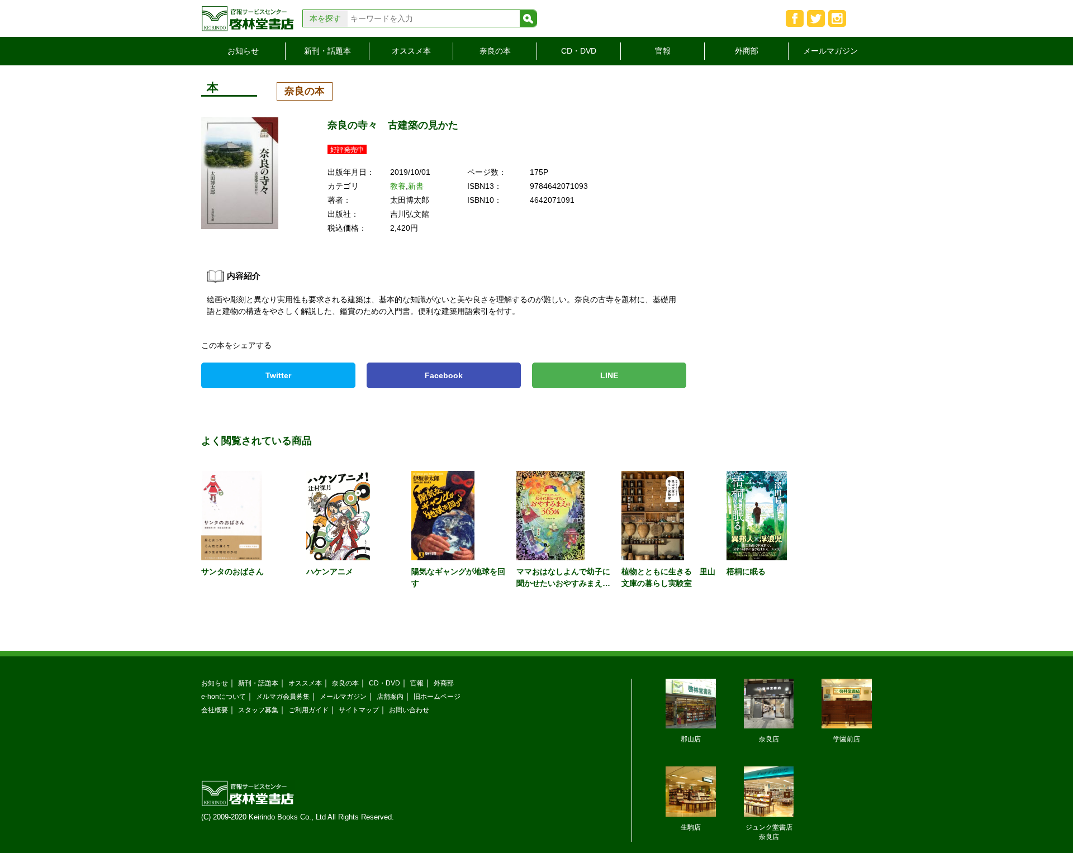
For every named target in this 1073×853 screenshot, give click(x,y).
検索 (528, 18)
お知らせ (243, 50)
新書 (416, 186)
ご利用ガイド (308, 709)
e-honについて (223, 696)
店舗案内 (390, 696)
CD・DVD (578, 50)
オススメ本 (411, 50)
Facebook (444, 375)
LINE (609, 375)
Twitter (278, 375)
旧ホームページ (437, 696)
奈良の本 (495, 50)
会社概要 (214, 709)
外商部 (746, 50)
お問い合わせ (409, 709)
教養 (398, 186)
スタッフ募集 (258, 709)
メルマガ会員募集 (283, 696)
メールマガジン (830, 50)
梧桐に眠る (746, 571)
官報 (663, 50)
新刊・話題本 (327, 50)
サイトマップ (359, 709)
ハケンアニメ (329, 571)
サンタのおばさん (232, 571)
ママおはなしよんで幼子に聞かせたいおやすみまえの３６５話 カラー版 (563, 583)
